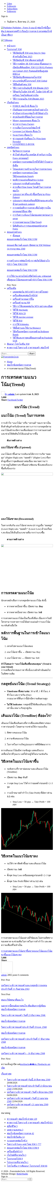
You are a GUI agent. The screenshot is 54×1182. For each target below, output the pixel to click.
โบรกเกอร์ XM (14, 49)
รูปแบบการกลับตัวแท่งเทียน (26, 183)
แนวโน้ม (39, 951)
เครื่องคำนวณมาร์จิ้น (23, 299)
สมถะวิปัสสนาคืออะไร (12, 1000)
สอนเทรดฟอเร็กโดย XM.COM (22, 239)
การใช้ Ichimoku (21, 324)
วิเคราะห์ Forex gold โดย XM (24, 1144)
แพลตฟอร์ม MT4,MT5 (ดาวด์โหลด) (30, 292)
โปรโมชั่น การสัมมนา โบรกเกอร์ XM (27, 1166)
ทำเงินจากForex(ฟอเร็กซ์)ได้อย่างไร (30, 113)
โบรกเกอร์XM (15, 1158)
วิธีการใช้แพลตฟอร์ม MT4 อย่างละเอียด (33, 306)
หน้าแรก (11, 45)
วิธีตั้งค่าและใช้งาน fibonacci (27, 328)
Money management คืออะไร (26, 120)
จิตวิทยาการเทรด (21, 151)
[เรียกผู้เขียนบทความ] (7, 972)
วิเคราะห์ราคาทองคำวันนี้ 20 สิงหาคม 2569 (28, 1079)
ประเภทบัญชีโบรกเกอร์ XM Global (30, 81)
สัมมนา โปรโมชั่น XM (18, 344)
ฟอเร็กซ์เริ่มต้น (15, 1137)
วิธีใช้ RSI (17, 320)
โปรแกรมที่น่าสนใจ (17, 1162)
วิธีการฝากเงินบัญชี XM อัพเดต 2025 (31, 88)
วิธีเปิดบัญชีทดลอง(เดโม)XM (27, 77)
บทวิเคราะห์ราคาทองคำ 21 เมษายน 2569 (27, 1104)
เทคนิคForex (13, 147)
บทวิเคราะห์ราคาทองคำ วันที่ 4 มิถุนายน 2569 (30, 1092)
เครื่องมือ (11, 288)
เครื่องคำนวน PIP (21, 302)
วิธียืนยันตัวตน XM (22, 84)
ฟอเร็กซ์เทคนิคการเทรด (13, 1009)
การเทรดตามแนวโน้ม (12, 951)
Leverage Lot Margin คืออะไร (27, 131)
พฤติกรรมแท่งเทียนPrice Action (28, 180)
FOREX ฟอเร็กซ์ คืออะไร (25, 106)
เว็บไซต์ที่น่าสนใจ (16, 1155)
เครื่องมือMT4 (14, 1151)
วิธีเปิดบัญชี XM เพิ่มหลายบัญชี (28, 60)
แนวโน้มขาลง (14, 954)
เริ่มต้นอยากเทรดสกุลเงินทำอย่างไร (30, 109)
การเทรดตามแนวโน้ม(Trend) (27, 222)
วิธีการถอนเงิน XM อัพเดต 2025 (28, 99)
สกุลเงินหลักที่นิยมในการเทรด (28, 117)
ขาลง (32, 951)
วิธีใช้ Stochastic (20, 310)
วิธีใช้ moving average (23, 317)
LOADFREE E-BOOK (24, 144)
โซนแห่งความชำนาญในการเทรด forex (32, 169)
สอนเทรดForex (14, 232)
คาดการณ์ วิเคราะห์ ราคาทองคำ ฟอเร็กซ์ (28, 347)
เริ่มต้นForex (13, 102)
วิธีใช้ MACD (19, 313)
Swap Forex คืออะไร (23, 135)
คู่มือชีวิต (12, 1126)
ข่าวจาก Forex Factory (23, 124)
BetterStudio (22, 1174)
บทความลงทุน (15, 1130)
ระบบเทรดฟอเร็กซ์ (17, 1140)
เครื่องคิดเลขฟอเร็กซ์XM (25, 295)
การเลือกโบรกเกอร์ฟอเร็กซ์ (26, 128)
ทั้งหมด (16, 235)
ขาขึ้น (26, 951)
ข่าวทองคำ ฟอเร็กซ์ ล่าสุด (22, 1119)
